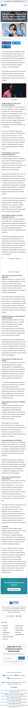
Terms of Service (17, 672)
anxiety (21, 113)
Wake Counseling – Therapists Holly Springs (11, 696)
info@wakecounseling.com (19, 1)
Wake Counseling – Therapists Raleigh (9, 699)
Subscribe (21, 658)
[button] (24, 5)
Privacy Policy (10, 672)
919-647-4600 (8, 1)
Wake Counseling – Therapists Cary (9, 690)
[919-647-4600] (4, 1)
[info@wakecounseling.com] (13, 1)
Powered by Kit (14, 662)
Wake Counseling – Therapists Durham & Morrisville (12, 693)
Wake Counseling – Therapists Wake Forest (9, 705)
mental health (16, 550)
